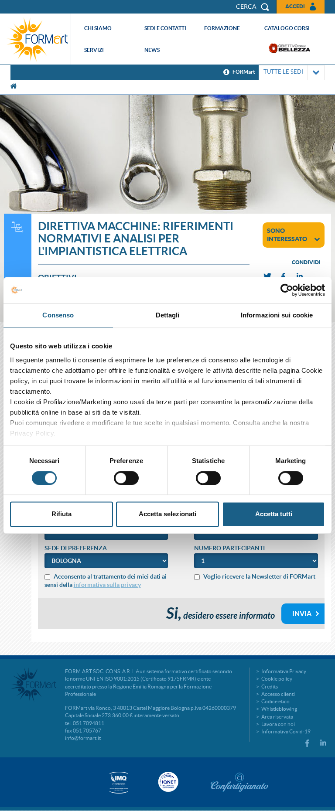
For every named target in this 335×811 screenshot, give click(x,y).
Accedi (295, 6)
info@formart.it (83, 738)
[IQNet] (167, 781)
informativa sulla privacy (107, 584)
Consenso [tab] (58, 315)
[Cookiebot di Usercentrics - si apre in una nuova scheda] (287, 289)
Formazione (222, 28)
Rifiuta (61, 514)
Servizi (94, 50)
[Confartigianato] (239, 782)
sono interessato (287, 234)
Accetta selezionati (167, 514)
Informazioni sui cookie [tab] (277, 315)
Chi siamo (98, 28)
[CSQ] (119, 782)
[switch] (126, 478)
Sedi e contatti (165, 28)
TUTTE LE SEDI (283, 71)
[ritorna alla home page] (37, 39)
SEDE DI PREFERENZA (75, 548)
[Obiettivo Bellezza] (289, 48)
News (152, 50)
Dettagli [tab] (168, 315)
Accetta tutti (273, 514)
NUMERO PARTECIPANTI (229, 548)
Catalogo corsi (287, 28)
